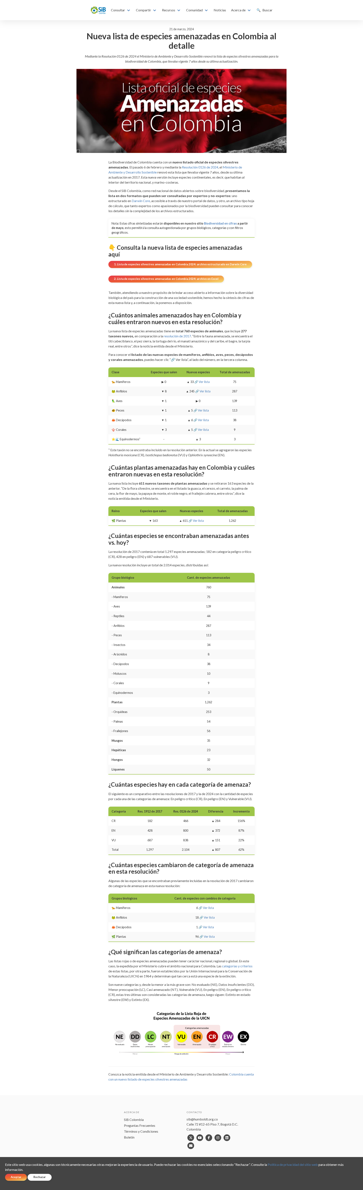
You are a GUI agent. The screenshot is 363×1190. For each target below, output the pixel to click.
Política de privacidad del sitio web (293, 1164)
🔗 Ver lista (202, 382)
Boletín (129, 1137)
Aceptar (16, 1177)
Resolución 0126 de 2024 (200, 167)
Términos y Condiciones (141, 1131)
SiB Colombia (134, 1120)
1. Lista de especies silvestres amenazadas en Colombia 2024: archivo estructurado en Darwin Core (180, 264)
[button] (120, 10)
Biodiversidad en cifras (220, 223)
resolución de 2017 (177, 336)
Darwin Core (141, 201)
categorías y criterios (237, 966)
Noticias (220, 10)
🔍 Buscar (264, 10)
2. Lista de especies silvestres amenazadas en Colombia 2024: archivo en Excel (166, 278)
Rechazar (39, 1177)
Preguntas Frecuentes (139, 1125)
